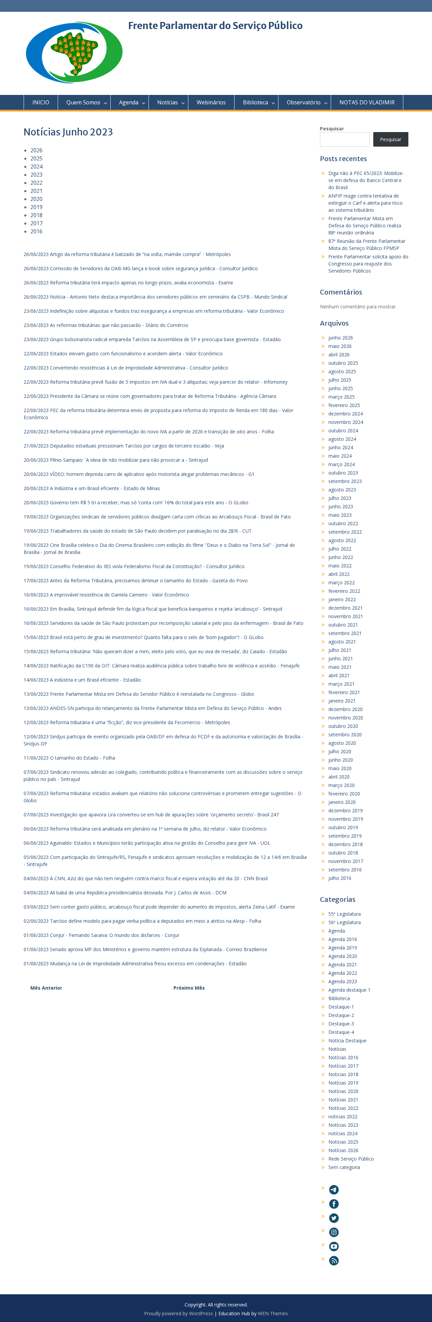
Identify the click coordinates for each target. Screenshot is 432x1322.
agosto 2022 (342, 540)
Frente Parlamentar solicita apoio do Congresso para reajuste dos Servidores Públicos (368, 263)
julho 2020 (339, 751)
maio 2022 (340, 565)
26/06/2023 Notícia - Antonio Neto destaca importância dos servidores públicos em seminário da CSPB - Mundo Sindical (155, 297)
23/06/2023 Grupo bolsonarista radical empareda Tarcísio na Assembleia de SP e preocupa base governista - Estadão (152, 339)
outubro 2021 (343, 624)
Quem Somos (83, 102)
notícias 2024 (342, 1133)
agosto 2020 (342, 743)
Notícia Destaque (347, 1040)
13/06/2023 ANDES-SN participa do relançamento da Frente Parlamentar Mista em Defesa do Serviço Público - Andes (153, 708)
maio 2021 (340, 667)
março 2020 (341, 785)
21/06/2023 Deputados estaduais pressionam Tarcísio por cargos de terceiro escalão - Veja (124, 445)
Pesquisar (332, 128)
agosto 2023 (342, 489)
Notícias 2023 (343, 1125)
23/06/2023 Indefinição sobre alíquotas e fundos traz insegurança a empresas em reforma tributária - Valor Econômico (154, 311)
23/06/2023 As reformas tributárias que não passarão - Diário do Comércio (106, 325)
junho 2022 (340, 557)
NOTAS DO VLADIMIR (367, 102)
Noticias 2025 (343, 1142)
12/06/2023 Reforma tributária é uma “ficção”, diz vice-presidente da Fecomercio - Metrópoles (127, 722)
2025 (36, 158)
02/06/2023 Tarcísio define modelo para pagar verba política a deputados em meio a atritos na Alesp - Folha (142, 921)
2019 (36, 207)
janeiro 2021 (342, 700)
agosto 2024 (342, 439)
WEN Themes (273, 1313)
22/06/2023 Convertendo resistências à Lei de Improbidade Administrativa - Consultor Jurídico (126, 367)
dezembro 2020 (345, 709)
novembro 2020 (345, 717)
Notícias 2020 (343, 1091)
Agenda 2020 (342, 956)
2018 (36, 215)
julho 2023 (339, 498)
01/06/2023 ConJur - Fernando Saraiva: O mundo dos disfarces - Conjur (101, 935)
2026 (36, 150)
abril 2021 (339, 675)
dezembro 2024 (345, 413)
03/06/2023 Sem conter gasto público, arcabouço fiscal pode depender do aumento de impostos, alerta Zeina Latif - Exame (159, 907)
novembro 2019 (345, 819)
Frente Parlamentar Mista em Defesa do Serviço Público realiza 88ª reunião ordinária (364, 225)
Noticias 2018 (343, 1074)
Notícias (167, 102)
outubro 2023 (343, 472)
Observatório (304, 102)
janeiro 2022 (342, 599)
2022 (36, 182)
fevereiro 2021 (344, 692)
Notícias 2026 (343, 1150)
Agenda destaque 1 (349, 990)
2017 (36, 223)
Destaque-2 (341, 1015)
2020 (36, 199)
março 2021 (341, 684)
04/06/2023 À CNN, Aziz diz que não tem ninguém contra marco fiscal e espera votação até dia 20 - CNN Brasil (146, 878)
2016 (36, 231)
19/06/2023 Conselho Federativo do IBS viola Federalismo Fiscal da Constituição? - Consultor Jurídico (134, 566)
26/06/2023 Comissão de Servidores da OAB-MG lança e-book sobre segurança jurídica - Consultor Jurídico (141, 268)
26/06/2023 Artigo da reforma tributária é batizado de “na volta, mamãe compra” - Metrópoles (127, 254)
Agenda (128, 102)
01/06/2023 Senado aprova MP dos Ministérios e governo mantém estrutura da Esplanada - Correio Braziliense (145, 949)
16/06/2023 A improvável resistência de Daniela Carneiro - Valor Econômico (106, 594)
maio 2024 (340, 456)
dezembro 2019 (345, 810)
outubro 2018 (343, 852)
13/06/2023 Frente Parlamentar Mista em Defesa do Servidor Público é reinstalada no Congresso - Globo (139, 694)
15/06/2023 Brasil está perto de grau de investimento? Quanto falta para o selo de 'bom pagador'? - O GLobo (144, 637)
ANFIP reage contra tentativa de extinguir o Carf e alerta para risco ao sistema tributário (365, 203)
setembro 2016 (345, 869)
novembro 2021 (345, 616)
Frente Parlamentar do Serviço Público (215, 26)
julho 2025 (339, 380)
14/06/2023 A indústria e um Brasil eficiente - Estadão (82, 680)
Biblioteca (255, 102)
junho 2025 (340, 388)
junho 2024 (340, 447)
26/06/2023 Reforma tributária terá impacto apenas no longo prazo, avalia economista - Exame (128, 282)
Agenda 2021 (342, 964)
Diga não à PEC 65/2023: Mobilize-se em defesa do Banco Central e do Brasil (366, 180)
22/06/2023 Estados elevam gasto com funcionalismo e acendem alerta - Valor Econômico (123, 353)
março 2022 (341, 582)
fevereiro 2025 (344, 405)
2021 (36, 191)
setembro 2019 (345, 836)
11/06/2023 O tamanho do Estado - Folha (69, 758)
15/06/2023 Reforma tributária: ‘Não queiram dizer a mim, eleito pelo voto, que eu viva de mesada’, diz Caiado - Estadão (155, 651)
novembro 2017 (345, 861)
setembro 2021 (345, 633)
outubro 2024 (343, 430)
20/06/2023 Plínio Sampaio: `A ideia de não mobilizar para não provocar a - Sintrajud (116, 460)
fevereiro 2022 (344, 591)
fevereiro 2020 (344, 793)
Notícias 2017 (343, 1066)
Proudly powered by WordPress (178, 1313)
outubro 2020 (343, 726)
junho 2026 (340, 337)
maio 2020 (340, 768)
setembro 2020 (345, 734)
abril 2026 (339, 354)
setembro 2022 (345, 532)
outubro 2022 (343, 523)
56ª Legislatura (344, 922)
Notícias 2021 (343, 1099)
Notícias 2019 (343, 1082)
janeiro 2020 (342, 802)
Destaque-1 (341, 1006)
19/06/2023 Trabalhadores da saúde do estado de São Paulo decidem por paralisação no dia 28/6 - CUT (138, 531)
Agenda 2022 (342, 973)
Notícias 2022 (343, 1108)
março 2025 (341, 396)
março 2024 (341, 464)
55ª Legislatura (344, 914)
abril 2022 (339, 574)
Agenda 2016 (342, 939)
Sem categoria (344, 1167)
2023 (36, 174)
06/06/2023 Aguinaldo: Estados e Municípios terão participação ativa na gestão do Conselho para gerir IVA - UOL (147, 843)
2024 (36, 166)
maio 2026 (340, 346)
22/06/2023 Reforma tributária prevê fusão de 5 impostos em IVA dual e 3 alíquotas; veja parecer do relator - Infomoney (156, 382)
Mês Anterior (46, 988)
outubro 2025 (343, 363)
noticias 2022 (342, 1116)
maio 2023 (340, 515)
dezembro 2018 (345, 844)
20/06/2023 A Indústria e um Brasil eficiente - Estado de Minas (92, 488)
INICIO (40, 102)
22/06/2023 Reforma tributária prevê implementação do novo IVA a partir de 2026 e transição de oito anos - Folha (149, 431)
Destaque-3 (341, 1023)
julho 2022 (339, 548)
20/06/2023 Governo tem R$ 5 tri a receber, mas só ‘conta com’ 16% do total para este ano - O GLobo (136, 502)
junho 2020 (340, 760)
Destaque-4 (341, 1032)
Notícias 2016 (343, 1057)
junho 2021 (340, 658)
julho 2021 (339, 650)
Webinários (211, 102)
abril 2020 (339, 776)
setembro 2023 (345, 481)
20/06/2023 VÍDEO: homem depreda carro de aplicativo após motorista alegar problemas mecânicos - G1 (139, 474)
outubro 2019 (343, 827)
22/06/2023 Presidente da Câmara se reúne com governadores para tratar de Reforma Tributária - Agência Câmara (150, 396)
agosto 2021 (342, 641)
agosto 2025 (342, 371)
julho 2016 (339, 878)
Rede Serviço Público (351, 1158)
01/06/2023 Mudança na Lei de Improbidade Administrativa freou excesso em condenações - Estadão (135, 963)
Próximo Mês (189, 988)
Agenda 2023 (342, 981)
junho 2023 (340, 506)
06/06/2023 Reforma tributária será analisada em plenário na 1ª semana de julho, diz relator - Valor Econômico (145, 828)
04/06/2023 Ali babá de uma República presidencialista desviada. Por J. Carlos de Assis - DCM (125, 892)
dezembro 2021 (345, 608)
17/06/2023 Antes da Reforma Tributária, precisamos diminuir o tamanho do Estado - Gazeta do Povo (136, 580)
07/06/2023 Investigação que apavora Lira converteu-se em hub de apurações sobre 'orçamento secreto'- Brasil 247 (151, 814)
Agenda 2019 (342, 947)
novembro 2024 (345, 422)
